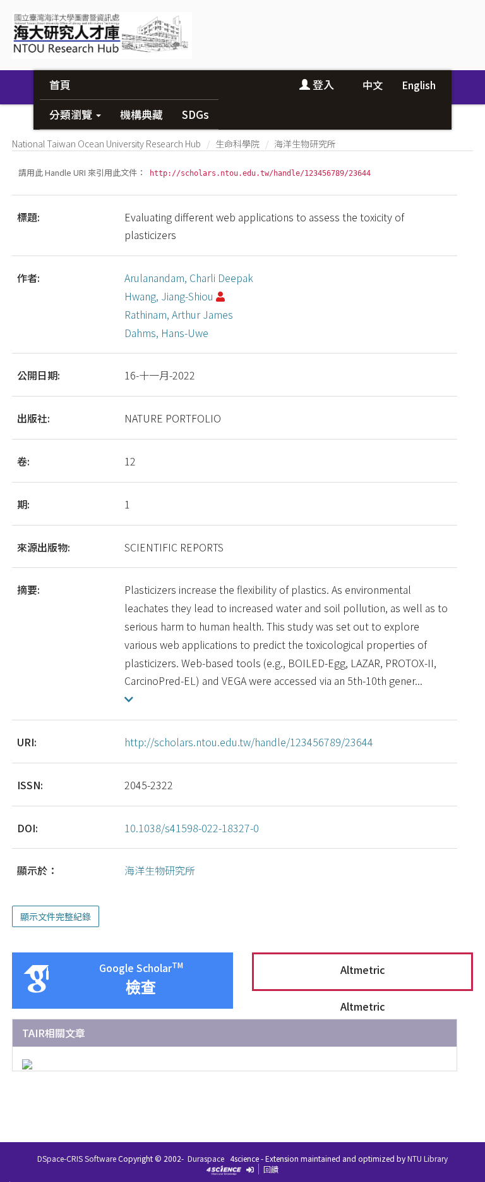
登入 (322, 84)
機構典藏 (141, 114)
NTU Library (427, 1158)
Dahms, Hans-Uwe (166, 332)
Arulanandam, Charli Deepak (188, 277)
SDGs (195, 114)
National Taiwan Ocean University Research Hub (106, 143)
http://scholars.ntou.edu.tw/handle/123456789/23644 (248, 741)
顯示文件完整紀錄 (55, 916)
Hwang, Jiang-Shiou (168, 296)
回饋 (270, 1169)
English (419, 84)
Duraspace (206, 1158)
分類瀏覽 (72, 114)
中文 (372, 84)
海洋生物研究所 (305, 143)
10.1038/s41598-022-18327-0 (191, 827)
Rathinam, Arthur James (178, 314)
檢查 (141, 987)
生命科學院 (237, 143)
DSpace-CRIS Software (76, 1158)
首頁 (60, 84)
